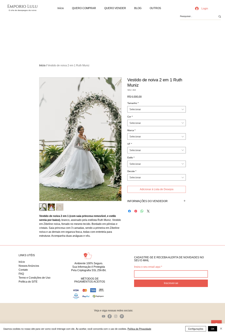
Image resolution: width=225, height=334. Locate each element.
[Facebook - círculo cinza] (110, 316)
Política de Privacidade (139, 328)
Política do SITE (28, 281)
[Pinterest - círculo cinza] (122, 316)
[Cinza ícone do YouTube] (103, 316)
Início (42, 65)
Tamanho (133, 103)
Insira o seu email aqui (147, 267)
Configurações (195, 328)
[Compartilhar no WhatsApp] (142, 211)
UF (129, 144)
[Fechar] (221, 328)
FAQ (21, 273)
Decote (131, 171)
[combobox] (156, 109)
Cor (130, 116)
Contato (23, 269)
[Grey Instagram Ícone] (116, 316)
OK (212, 328)
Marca (131, 130)
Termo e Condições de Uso (34, 277)
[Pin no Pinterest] (136, 211)
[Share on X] (148, 211)
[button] (84, 8)
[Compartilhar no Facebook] (129, 211)
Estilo (130, 157)
